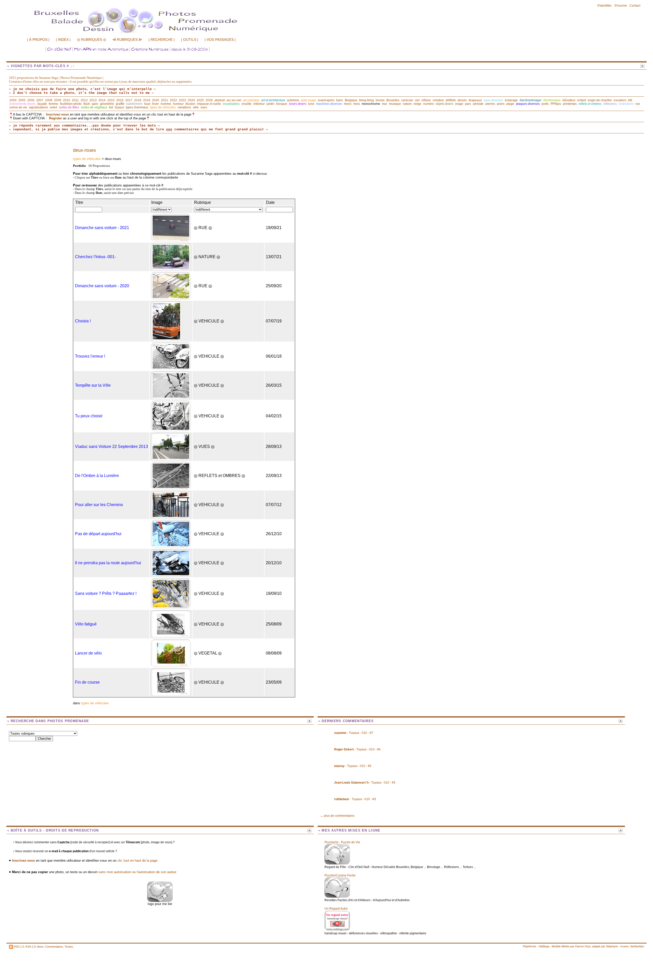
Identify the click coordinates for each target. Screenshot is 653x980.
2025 (200, 100)
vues (203, 107)
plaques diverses (528, 104)
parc (468, 104)
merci (347, 104)
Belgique (351, 100)
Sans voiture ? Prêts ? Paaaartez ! (105, 593)
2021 (164, 100)
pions (501, 104)
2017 (128, 100)
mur (384, 104)
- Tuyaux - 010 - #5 (352, 766)
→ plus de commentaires (337, 816)
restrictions (626, 104)
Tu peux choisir (89, 416)
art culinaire (251, 100)
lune (311, 104)
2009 (57, 100)
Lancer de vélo (88, 653)
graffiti (120, 104)
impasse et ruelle (209, 104)
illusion (190, 104)
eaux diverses (493, 100)
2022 (173, 100)
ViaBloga (543, 946)
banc (339, 100)
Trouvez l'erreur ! (90, 356)
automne (293, 100)
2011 (75, 100)
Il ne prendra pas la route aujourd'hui (108, 563)
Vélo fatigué (86, 624)
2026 (209, 100)
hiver (155, 104)
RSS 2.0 (31, 946)
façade (42, 104)
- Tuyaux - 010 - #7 (353, 733)
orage (459, 104)
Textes (69, 946)
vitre (196, 107)
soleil (53, 107)
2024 (191, 100)
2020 (155, 100)
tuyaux (119, 107)
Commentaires (54, 946)
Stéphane (612, 946)
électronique (552, 100)
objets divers (444, 104)
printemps (570, 104)
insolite (247, 104)
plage (510, 104)
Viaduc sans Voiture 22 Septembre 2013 (111, 446)
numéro (428, 104)
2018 (137, 100)
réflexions (610, 104)
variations (184, 107)
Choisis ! (83, 321)
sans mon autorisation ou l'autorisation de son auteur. (137, 872)
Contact (635, 5)
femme (53, 104)
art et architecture (273, 100)
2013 (93, 100)
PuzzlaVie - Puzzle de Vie (342, 842)
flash (86, 104)
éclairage (511, 100)
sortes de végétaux (94, 107)
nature (407, 104)
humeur (178, 104)
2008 (48, 100)
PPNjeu (555, 104)
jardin (270, 104)
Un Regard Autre (336, 908)
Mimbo (565, 946)
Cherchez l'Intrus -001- (95, 257)
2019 (146, 100)
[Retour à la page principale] (146, 32)
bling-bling (366, 100)
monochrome (371, 104)
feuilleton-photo (71, 104)
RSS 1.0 (19, 946)
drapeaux (475, 100)
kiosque (281, 104)
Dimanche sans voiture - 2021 (102, 227)
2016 (119, 100)
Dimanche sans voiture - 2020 (102, 286)
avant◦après (326, 100)
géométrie (107, 104)
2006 (30, 100)
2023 (182, 100)
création (438, 100)
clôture (426, 100)
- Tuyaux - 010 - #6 (357, 749)
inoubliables (231, 104)
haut (147, 104)
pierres (490, 104)
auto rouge (308, 100)
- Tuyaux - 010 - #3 (355, 799)
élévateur (568, 100)
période (478, 104)
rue (637, 104)
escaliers (620, 100)
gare (95, 104)
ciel (417, 100)
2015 (111, 100)
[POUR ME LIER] (160, 901)
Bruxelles (392, 100)
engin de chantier (600, 100)
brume (380, 100)
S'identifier (604, 5)
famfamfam (637, 946)
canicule (407, 100)
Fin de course (87, 682)
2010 (66, 100)
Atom (40, 946)
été (630, 100)
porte (545, 104)
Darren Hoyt (583, 946)
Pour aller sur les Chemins (99, 504)
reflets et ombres (590, 104)
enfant (581, 100)
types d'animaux (137, 107)
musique (395, 104)
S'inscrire (620, 5)
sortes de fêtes (69, 107)
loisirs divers (297, 104)
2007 (39, 100)
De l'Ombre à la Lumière (97, 475)
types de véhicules (163, 107)
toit (111, 107)
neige (417, 104)
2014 (102, 100)
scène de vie (18, 107)
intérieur (259, 104)
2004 (13, 100)
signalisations (38, 107)
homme (166, 104)
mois (356, 104)
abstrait (220, 100)
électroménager (531, 100)
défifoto (451, 100)
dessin (462, 100)
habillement (134, 104)
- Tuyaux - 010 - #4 (364, 782)
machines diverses (329, 104)
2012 (84, 100)
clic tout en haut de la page (137, 860)
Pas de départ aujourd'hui (98, 534)
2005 (22, 100)
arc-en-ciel (234, 100)
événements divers (22, 104)
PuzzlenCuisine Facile (340, 875)
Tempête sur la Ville (93, 385)
